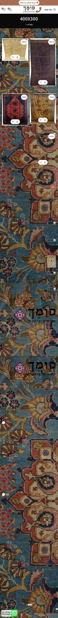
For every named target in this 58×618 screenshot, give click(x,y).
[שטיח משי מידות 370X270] (51, 261)
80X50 (51, 523)
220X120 (50, 465)
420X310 (48, 513)
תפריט (30, 25)
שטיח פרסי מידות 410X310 (43, 126)
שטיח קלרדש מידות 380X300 (15, 127)
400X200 (48, 504)
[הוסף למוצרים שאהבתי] (40, 82)
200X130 (50, 451)
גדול (52, 537)
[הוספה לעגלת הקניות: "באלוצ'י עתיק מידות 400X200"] (45, 82)
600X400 (48, 518)
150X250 (50, 437)
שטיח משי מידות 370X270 (35, 257)
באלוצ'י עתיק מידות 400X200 (43, 88)
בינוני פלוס (50, 532)
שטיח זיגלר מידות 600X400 (15, 63)
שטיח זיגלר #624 (39, 240)
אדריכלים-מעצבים (49, 413)
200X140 (50, 456)
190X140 (50, 441)
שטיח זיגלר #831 (39, 289)
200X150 (50, 461)
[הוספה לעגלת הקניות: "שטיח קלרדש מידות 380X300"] (17, 121)
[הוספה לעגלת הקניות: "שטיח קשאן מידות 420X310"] (45, 162)
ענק (52, 542)
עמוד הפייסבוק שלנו (49, 594)
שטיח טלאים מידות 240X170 (35, 273)
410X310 (48, 509)
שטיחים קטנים (49, 547)
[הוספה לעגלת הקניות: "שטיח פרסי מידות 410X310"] (45, 120)
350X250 (50, 489)
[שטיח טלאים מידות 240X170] (51, 278)
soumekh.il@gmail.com (47, 398)
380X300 (48, 499)
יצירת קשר (52, 569)
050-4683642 (50, 394)
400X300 (50, 494)
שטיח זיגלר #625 (39, 223)
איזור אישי (52, 581)
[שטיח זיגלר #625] (51, 228)
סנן (53, 187)
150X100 (50, 432)
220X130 (50, 470)
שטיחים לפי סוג (50, 552)
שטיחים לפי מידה (39, 33)
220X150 (50, 475)
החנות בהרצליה (50, 564)
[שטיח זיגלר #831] (51, 294)
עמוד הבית (52, 33)
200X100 (50, 446)
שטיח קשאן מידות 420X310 (43, 168)
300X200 (50, 485)
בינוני (52, 528)
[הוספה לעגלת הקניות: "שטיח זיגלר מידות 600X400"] (17, 57)
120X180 (50, 427)
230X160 (50, 480)
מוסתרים (53, 418)
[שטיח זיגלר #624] (51, 245)
